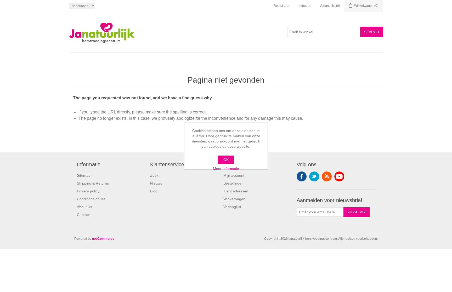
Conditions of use (91, 199)
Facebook (302, 176)
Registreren (282, 6)
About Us (84, 207)
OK (226, 160)
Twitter (314, 176)
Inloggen (305, 6)
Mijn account (233, 175)
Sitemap (84, 175)
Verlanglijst (232, 207)
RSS (327, 176)
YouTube (339, 176)
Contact (83, 215)
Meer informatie (226, 169)
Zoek (154, 175)
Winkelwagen (234, 199)
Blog (153, 191)
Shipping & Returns (93, 183)
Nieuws (156, 183)
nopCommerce (103, 239)
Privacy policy (88, 191)
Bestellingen (233, 183)
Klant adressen (235, 191)
